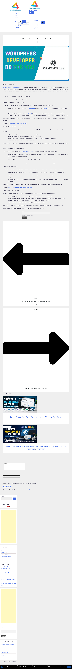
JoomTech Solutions (14, 12)
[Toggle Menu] (24, 21)
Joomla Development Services (7, 647)
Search (2, 496)
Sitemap (2, 655)
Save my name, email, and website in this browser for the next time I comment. (20, 483)
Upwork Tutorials (4, 558)
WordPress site (29, 113)
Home (16, 13)
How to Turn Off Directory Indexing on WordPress (18, 123)
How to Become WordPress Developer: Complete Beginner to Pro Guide (36, 446)
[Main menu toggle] (31, 12)
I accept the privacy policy (28, 215)
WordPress (17, 18)
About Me (17, 15)
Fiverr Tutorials (24, 23)
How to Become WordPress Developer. (14, 92)
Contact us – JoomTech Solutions (7, 657)
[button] (20, 21)
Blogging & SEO (18, 25)
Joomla (16, 17)
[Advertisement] (8, 526)
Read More (6, 667)
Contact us (17, 27)
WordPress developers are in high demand (12, 87)
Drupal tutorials (4, 550)
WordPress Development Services (7, 644)
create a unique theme (47, 108)
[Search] (14, 499)
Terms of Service (4, 652)
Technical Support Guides (6, 556)
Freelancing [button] (17, 21)
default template (31, 108)
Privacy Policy (4, 649)
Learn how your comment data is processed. (28, 489)
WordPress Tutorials (31, 449)
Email (23, 211)
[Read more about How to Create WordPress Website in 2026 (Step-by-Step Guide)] (36, 404)
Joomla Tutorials (4, 554)
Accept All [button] (69, 666)
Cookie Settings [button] (63, 666)
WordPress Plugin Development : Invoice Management (20, 187)
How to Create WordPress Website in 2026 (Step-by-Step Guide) (36, 417)
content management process (27, 151)
